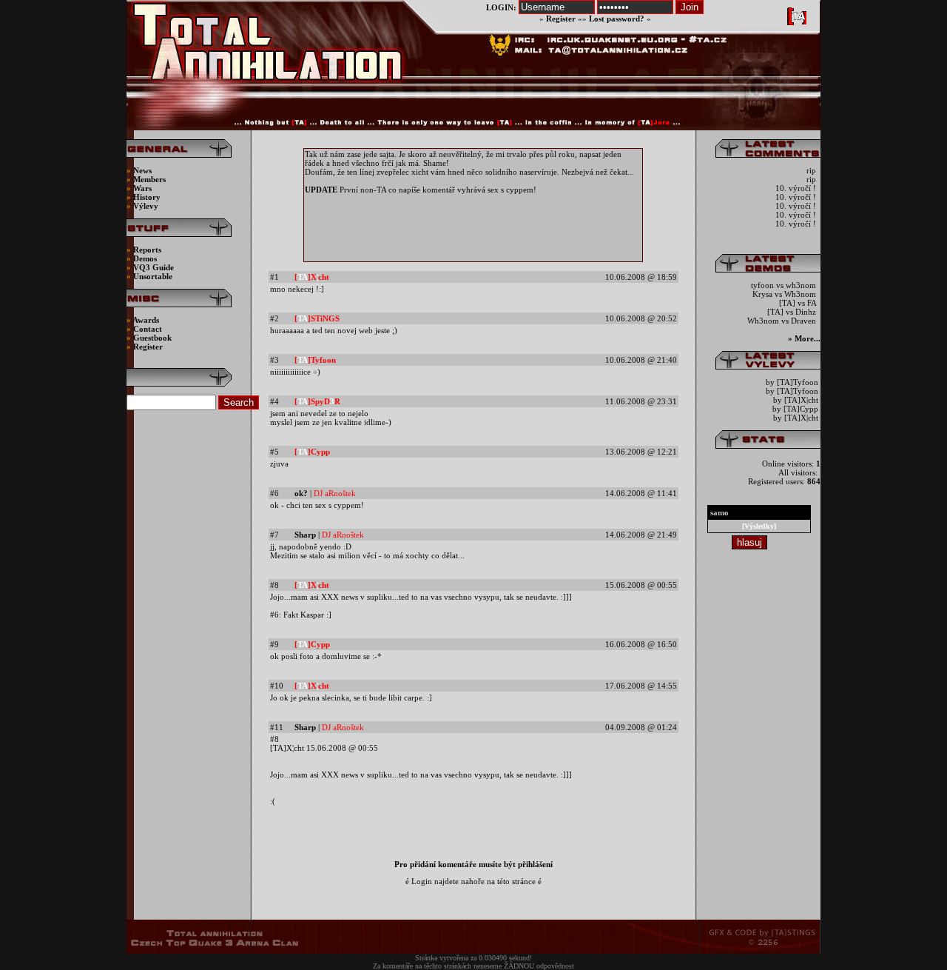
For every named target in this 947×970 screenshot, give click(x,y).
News (141, 170)
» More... (804, 338)
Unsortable (152, 276)
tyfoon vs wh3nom (784, 285)
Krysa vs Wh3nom (785, 294)
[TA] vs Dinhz (792, 311)
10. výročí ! (796, 188)
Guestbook (152, 337)
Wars (142, 188)
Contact (147, 328)
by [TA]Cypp (795, 408)
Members (149, 179)
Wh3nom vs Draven (782, 320)
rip (812, 170)
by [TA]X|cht (795, 399)
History (147, 197)
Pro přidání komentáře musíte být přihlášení (473, 864)
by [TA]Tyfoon (792, 382)
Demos (145, 258)
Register (561, 18)
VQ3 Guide (153, 267)
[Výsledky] (759, 526)
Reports (147, 249)
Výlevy (145, 205)
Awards (145, 319)
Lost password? (616, 18)
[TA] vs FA (798, 302)
